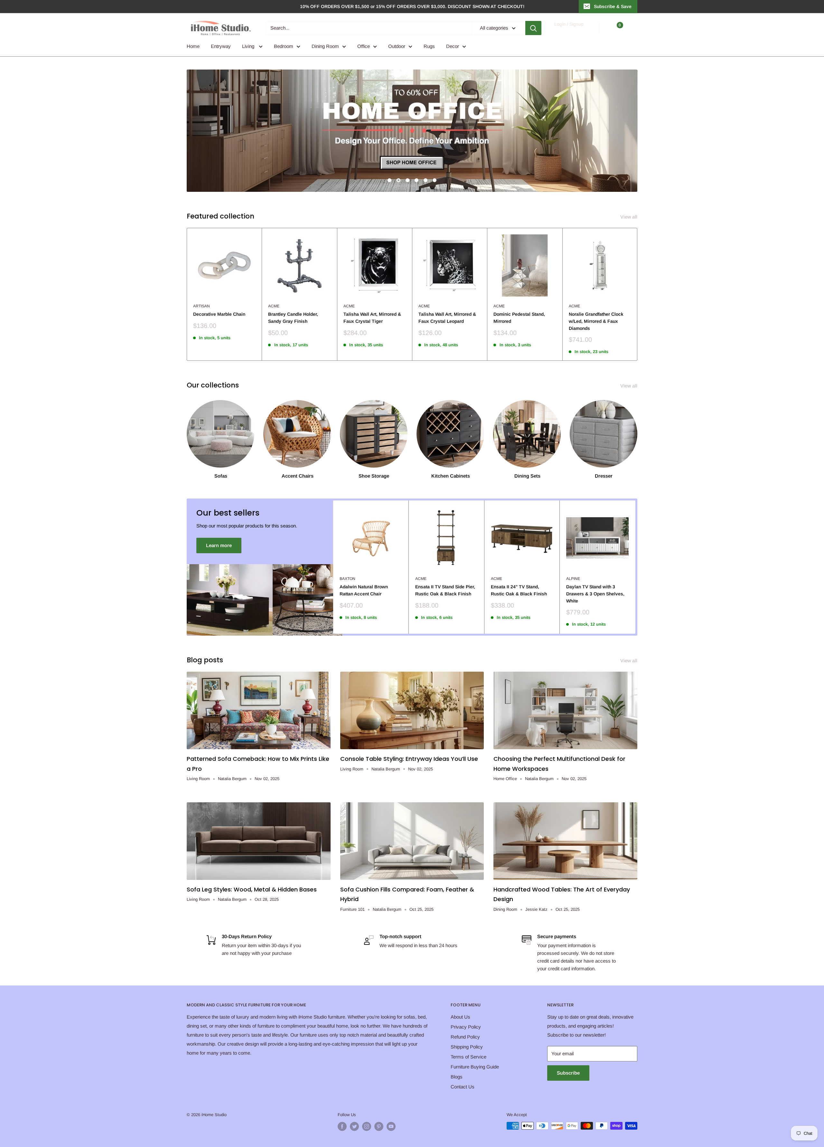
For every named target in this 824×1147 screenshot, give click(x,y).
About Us (460, 1017)
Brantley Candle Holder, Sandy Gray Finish (293, 318)
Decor (452, 46)
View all (629, 216)
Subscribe (568, 1073)
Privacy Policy (466, 1027)
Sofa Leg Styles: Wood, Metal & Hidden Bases (252, 889)
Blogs (457, 1076)
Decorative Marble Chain (219, 314)
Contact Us (462, 1086)
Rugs (429, 46)
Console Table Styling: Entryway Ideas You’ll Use (409, 759)
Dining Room (325, 46)
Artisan (201, 306)
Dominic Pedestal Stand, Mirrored (519, 318)
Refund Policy (465, 1037)
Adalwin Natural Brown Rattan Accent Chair (364, 590)
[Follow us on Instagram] (366, 1126)
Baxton (347, 578)
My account (568, 31)
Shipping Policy (467, 1046)
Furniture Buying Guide (475, 1066)
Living (249, 46)
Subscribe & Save (613, 6)
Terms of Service (468, 1056)
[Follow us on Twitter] (354, 1126)
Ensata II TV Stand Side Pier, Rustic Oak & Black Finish (445, 590)
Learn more (219, 545)
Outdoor (396, 46)
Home (193, 46)
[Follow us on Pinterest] (378, 1126)
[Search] (533, 28)
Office (363, 46)
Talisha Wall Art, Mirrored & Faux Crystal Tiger (372, 318)
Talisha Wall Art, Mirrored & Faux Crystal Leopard (447, 318)
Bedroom (283, 46)
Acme (273, 306)
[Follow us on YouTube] (391, 1126)
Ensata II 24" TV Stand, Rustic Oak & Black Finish (519, 590)
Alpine (573, 578)
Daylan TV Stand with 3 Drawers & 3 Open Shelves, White (595, 593)
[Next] (637, 294)
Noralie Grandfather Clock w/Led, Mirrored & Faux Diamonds (596, 321)
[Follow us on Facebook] (342, 1126)
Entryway (221, 46)
